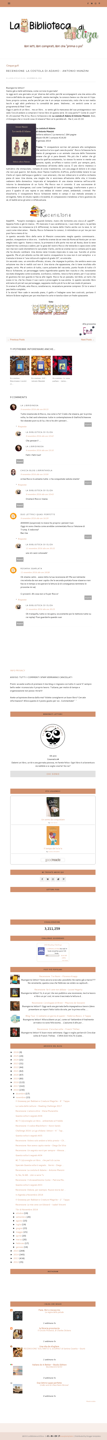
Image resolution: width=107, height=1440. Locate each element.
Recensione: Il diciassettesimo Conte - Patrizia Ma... (40, 1179)
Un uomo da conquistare (53, 819)
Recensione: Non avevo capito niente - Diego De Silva (41, 1145)
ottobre (19, 1213)
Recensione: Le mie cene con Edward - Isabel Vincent (41, 1204)
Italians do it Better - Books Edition (49, 1364)
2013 (16, 1258)
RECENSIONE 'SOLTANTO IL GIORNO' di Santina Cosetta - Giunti (54, 1348)
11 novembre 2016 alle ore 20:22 (40, 548)
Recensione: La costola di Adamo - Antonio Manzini (40, 1170)
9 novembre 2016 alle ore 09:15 (34, 409)
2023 (16, 1063)
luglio (18, 1224)
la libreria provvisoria (49, 1328)
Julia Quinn (53, 823)
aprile (18, 1235)
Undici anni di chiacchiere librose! (54, 1385)
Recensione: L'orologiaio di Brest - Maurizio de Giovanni (58, 1002)
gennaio (19, 1246)
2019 (16, 1078)
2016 (16, 1089)
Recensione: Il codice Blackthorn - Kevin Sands (38, 1125)
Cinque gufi (12, 65)
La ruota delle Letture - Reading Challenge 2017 (39, 1105)
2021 (16, 1070)
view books (65, 960)
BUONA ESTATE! (54, 1366)
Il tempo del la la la (53, 848)
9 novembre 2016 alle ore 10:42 (40, 436)
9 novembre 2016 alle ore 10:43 (40, 494)
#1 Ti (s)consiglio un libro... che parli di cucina (38, 1160)
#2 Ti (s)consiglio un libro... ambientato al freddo (39, 1120)
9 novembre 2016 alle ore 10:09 (34, 474)
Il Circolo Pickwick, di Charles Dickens (54, 1330)
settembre (21, 1216)
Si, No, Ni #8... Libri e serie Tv (30, 1174)
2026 (16, 1052)
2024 (16, 1059)
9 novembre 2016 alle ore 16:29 (34, 518)
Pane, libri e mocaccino (49, 1309)
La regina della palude (54, 1312)
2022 (16, 1067)
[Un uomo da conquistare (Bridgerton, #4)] (53, 815)
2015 (16, 1250)
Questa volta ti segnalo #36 (29, 1115)
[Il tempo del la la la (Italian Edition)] (53, 844)
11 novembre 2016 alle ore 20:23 (40, 609)
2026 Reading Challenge (53, 945)
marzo (19, 1239)
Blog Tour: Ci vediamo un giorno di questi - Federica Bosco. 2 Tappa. (58, 1015)
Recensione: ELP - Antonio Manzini (39, 379)
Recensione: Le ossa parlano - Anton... (61, 379)
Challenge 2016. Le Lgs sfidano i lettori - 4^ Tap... (40, 1130)
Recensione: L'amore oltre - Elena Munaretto (37, 1110)
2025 (16, 1055)
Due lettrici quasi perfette (37, 514)
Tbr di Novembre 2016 (27, 1209)
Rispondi (88, 424)
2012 (16, 1261)
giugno (19, 1228)
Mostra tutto (91, 1401)
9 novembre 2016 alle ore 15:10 (40, 450)
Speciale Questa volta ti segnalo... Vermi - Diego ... (40, 1165)
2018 (16, 1082)
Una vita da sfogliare (49, 1346)
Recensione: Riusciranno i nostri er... (18, 381)
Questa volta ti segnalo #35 (29, 1135)
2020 (16, 1074)
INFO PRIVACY (17, 670)
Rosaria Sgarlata (31, 568)
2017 (16, 1085)
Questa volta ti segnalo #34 (29, 1155)
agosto (19, 1220)
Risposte (22, 426)
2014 (16, 1254)
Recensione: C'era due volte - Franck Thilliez (58, 1029)
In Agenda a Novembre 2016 (29, 1194)
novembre (20, 1097)
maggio (19, 1231)
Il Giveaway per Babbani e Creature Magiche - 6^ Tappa (42, 1101)
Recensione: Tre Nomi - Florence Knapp (58, 976)
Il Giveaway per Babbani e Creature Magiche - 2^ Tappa (42, 1199)
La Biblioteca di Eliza (17, 78)
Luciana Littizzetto (54, 851)
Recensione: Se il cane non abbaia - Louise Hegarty (58, 989)
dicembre (20, 1093)
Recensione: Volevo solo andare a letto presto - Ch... (41, 1140)
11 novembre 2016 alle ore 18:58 (34, 572)
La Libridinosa (29, 405)
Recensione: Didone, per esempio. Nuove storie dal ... (41, 1189)
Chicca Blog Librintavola (36, 470)
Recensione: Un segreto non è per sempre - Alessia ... (41, 1150)
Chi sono (53, 773)
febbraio (20, 1243)
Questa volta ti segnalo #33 (29, 1184)
